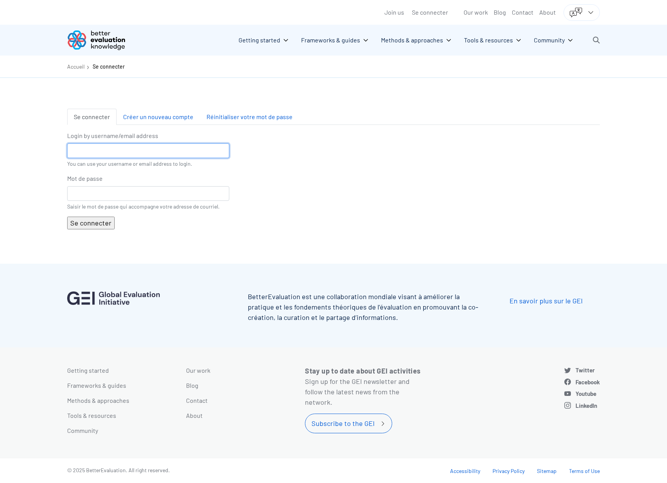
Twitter (585, 370)
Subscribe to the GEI (343, 423)
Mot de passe (85, 178)
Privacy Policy (509, 471)
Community (82, 430)
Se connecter (430, 12)
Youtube (586, 393)
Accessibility (465, 471)
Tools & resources (91, 415)
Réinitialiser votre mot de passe (250, 116)
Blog (500, 12)
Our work (476, 12)
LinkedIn (586, 405)
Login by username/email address (112, 135)
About (547, 12)
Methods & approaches (98, 400)
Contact (522, 12)
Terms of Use (584, 471)
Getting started (88, 370)
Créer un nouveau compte (158, 116)
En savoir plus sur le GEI (546, 300)
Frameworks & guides (96, 385)
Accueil (76, 66)
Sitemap (547, 471)
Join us (394, 12)
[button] (596, 40)
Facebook (588, 382)
